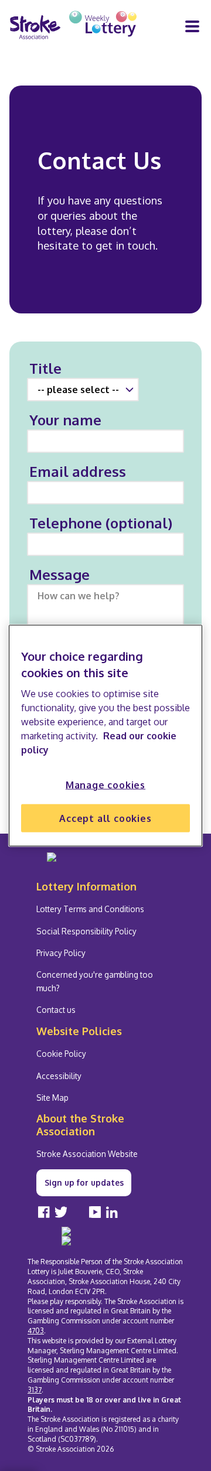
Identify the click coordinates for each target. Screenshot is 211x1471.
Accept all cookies (105, 818)
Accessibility (58, 1076)
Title (45, 368)
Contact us (56, 1010)
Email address (77, 471)
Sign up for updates (84, 1182)
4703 (36, 1330)
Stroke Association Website (87, 1154)
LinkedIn (112, 1212)
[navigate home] (73, 26)
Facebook (44, 1212)
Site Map (52, 1098)
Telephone (100, 523)
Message (59, 574)
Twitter (61, 1212)
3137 (35, 1389)
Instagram (78, 1212)
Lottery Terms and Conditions (90, 909)
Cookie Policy (61, 1054)
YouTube (95, 1212)
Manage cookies (105, 784)
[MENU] (192, 26)
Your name (65, 420)
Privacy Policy (61, 953)
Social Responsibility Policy (86, 931)
